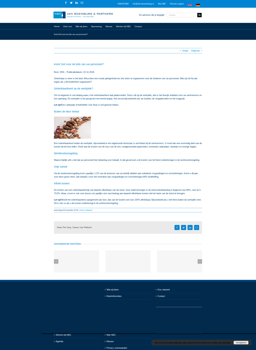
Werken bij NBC (63, 335)
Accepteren (241, 342)
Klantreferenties (114, 296)
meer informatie (224, 343)
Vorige (185, 50)
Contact (161, 296)
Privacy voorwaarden (117, 348)
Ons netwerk (163, 289)
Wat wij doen (113, 289)
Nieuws (110, 341)
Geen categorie (86, 210)
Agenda (59, 341)
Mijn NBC (111, 335)
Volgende (195, 50)
